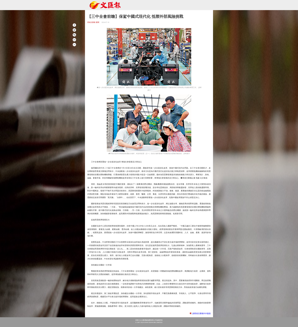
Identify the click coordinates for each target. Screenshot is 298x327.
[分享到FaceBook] (74, 25)
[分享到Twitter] (74, 30)
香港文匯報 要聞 (93, 22)
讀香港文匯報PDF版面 (201, 313)
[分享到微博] (74, 39)
